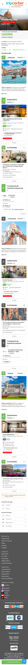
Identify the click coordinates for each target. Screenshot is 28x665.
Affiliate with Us (6, 561)
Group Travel (5, 567)
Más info (4, 93)
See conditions (14, 640)
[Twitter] (3, 593)
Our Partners (5, 558)
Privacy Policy (5, 576)
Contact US (5, 551)
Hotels (3, 543)
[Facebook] (3, 588)
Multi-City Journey (7, 541)
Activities (4, 545)
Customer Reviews (7, 563)
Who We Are (5, 554)
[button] (4, 72)
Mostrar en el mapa (12, 123)
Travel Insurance (6, 569)
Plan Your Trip (5, 536)
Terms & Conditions (7, 578)
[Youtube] (3, 595)
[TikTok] (3, 597)
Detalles (14, 181)
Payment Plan (5, 574)
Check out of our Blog (7, 582)
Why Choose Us (6, 571)
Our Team (4, 556)
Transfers (4, 548)
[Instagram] (3, 590)
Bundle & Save (5, 538)
